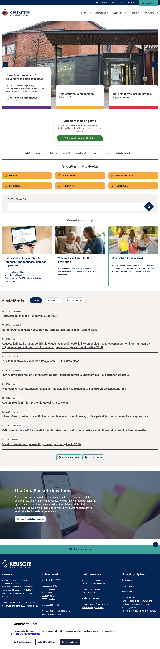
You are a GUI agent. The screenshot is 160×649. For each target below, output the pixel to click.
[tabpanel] (80, 383)
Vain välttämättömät (46, 642)
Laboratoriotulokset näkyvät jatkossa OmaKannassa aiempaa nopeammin (25, 262)
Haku (130, 2)
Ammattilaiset (101, 2)
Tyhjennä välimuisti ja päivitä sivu (80, 138)
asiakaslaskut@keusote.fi (93, 608)
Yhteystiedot (127, 592)
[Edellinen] (5, 64)
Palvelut (83, 13)
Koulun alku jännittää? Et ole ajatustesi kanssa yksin (35, 402)
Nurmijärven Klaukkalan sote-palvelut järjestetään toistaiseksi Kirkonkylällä (49, 329)
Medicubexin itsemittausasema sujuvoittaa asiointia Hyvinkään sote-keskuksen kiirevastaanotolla (64, 388)
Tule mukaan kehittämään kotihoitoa (74, 260)
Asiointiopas (100, 13)
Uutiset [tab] (36, 300)
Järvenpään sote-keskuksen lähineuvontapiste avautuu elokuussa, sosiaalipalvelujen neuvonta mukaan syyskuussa (75, 416)
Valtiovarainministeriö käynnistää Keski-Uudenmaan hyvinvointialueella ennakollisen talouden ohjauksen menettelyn (75, 430)
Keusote (133, 13)
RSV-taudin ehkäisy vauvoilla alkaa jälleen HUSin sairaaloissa (40, 361)
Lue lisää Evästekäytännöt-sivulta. (25, 634)
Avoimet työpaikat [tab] (75, 300)
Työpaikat (117, 13)
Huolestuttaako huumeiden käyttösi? (76, 95)
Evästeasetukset (24, 642)
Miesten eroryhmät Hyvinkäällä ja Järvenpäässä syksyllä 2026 (41, 444)
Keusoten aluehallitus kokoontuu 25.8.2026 (29, 316)
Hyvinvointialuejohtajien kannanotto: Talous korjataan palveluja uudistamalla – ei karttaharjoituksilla (65, 375)
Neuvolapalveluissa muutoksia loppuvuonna (132, 95)
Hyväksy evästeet (69, 642)
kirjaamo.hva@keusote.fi (52, 614)
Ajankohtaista (127, 580)
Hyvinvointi (149, 13)
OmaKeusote (147, 3)
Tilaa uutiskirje (128, 586)
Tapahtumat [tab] (53, 300)
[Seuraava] (154, 64)
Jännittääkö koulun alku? (127, 258)
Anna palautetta (117, 2)
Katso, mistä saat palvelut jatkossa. (23, 99)
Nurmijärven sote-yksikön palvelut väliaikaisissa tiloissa (24, 77)
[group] (80, 65)
